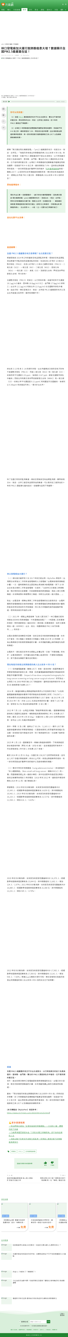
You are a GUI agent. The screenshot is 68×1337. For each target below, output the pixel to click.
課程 (42, 9)
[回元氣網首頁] (9, 4)
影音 (36, 9)
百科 (30, 9)
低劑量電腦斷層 (52, 168)
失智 (56, 9)
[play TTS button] (9, 101)
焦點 (3, 9)
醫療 (24, 9)
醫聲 (62, 9)
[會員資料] (63, 4)
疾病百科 (35, 1329)
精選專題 (29, 1329)
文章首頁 (48, 1329)
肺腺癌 (13, 1151)
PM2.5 (21, 117)
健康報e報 (24, 1322)
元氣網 (7, 44)
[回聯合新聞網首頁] (3, 4)
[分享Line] (3, 115)
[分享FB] (3, 109)
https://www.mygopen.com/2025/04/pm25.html (28, 1112)
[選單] (66, 4)
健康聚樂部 (22, 1329)
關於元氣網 (14, 1329)
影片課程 (6, 1216)
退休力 (49, 9)
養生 (9, 9)
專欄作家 (54, 1329)
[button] (65, 9)
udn (2, 44)
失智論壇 (16, 9)
